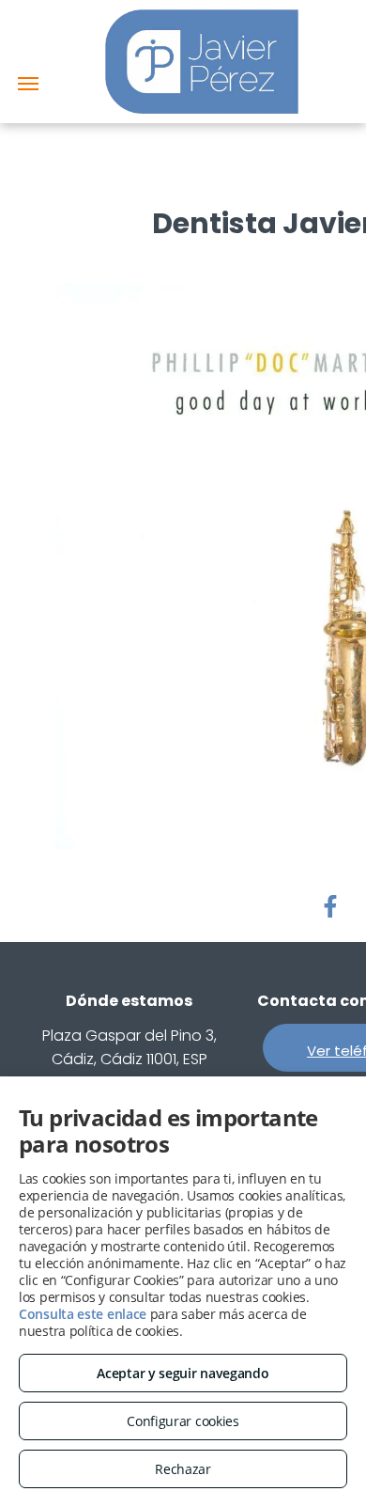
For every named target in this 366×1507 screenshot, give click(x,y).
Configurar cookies (183, 1421)
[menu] (28, 83)
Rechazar (183, 1469)
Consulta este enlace (82, 1314)
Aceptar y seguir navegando (182, 1373)
